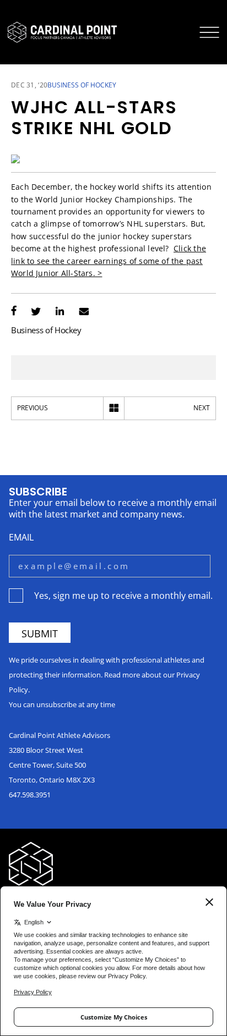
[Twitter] (36, 312)
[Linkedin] (59, 312)
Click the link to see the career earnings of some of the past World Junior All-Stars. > (108, 260)
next (201, 407)
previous (32, 407)
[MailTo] (84, 312)
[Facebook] (14, 312)
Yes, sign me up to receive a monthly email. (123, 595)
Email (21, 537)
